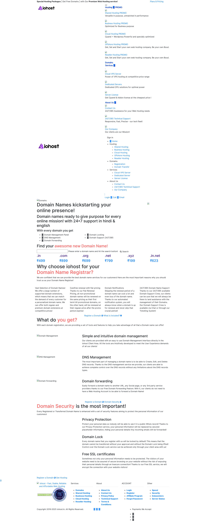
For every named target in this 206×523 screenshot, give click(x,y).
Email (121, 197)
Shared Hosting (115, 13)
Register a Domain (92, 315)
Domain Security (112, 402)
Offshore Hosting (116, 44)
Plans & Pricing (156, 1)
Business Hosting (116, 23)
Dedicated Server (122, 175)
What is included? (112, 315)
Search (125, 251)
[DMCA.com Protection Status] (44, 494)
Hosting (113, 7)
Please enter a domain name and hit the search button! (93, 251)
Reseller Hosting (116, 55)
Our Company (111, 129)
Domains (109, 62)
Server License (111, 95)
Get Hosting (61, 477)
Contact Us (110, 108)
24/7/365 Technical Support (118, 118)
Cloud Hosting (115, 34)
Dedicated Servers (113, 84)
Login (107, 197)
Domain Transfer (121, 167)
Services (109, 65)
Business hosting (121, 150)
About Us (109, 102)
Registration (119, 164)
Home (114, 141)
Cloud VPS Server (113, 74)
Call (114, 197)
